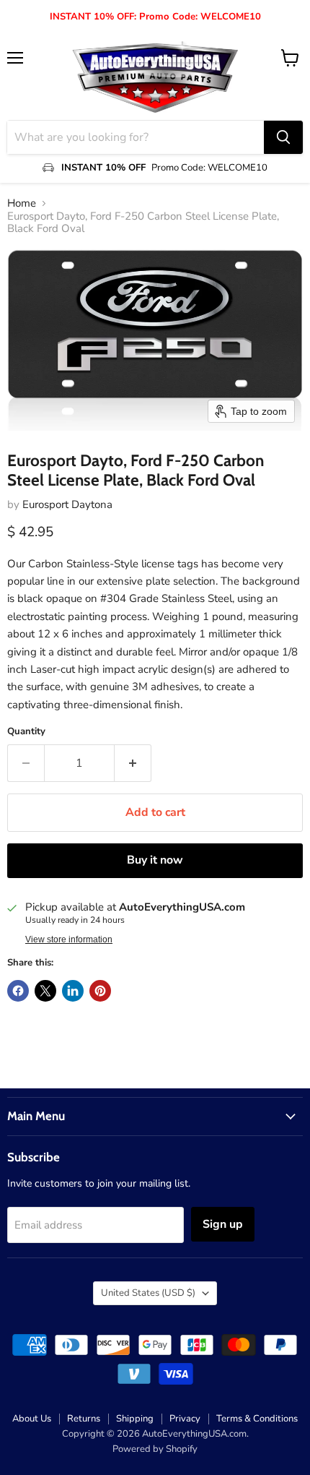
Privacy (184, 1418)
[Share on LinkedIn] (73, 991)
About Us (31, 1418)
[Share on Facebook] (18, 991)
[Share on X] (45, 991)
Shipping (135, 1418)
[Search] (283, 137)
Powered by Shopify (155, 1448)
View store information (68, 939)
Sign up (223, 1224)
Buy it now (155, 860)
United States (148, 1292)
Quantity (26, 731)
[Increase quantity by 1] (133, 763)
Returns (83, 1418)
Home (21, 203)
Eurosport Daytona (67, 504)
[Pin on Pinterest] (100, 991)
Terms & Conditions (257, 1418)
